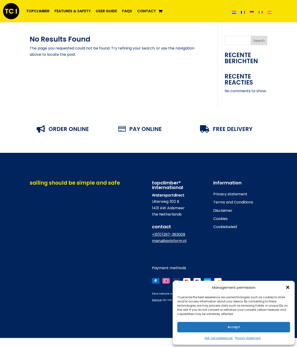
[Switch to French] (243, 12)
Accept (233, 326)
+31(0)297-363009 (168, 234)
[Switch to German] (251, 12)
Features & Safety (73, 11)
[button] (287, 287)
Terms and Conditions (233, 202)
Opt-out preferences (218, 338)
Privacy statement (248, 338)
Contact (146, 11)
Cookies (220, 218)
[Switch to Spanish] (269, 12)
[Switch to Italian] (260, 12)
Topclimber (37, 11)
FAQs (127, 11)
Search (259, 40)
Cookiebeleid (225, 226)
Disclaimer (222, 210)
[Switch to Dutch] (234, 12)
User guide (106, 11)
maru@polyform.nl (169, 240)
